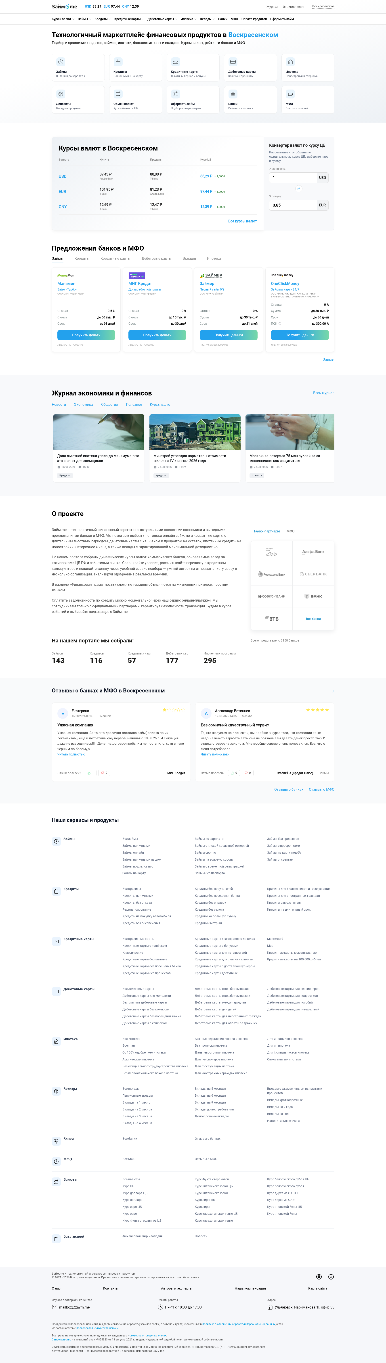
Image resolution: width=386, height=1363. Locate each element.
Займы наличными (136, 845)
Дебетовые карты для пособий (290, 1002)
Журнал (272, 6)
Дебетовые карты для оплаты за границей (226, 1023)
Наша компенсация (250, 1288)
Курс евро (129, 1213)
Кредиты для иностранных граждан (293, 895)
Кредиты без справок (210, 902)
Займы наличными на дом (141, 859)
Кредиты (101, 19)
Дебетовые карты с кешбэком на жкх (222, 995)
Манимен (66, 283)
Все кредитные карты (138, 939)
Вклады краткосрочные (285, 1100)
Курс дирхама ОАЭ (280, 1200)
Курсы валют (61, 19)
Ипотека (187, 19)
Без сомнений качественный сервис (235, 725)
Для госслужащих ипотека (214, 1066)
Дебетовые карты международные (220, 1002)
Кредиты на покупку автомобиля (146, 916)
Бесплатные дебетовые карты (144, 1002)
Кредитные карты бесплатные (144, 959)
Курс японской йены (282, 1213)
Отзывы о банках (288, 789)
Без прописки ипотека (211, 1045)
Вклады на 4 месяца (137, 1123)
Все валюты (131, 1179)
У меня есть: (277, 168)
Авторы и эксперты (176, 1288)
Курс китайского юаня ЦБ (214, 1186)
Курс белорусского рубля (285, 1186)
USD (88, 6)
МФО (234, 19)
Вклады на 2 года (280, 1107)
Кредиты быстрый (208, 923)
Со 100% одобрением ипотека (144, 1052)
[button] (322, 6)
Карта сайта (317, 1288)
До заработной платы (144, 289)
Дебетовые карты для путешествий (293, 1009)
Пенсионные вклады (137, 1095)
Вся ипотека (131, 1039)
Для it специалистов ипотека (288, 1052)
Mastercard (275, 939)
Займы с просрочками (283, 845)
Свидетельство (61, 1339)
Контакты (111, 1288)
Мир (270, 945)
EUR (107, 6)
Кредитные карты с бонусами (216, 945)
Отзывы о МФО (321, 789)
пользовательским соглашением (97, 1328)
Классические (132, 952)
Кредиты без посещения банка (217, 895)
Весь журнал (323, 393)
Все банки (313, 619)
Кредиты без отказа (137, 902)
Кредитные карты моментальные (292, 952)
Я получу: (275, 196)
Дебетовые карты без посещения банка (151, 1016)
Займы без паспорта (210, 873)
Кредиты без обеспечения (141, 923)
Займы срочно (205, 852)
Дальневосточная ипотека (214, 1052)
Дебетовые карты (160, 19)
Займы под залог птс (137, 866)
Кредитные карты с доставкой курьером (225, 966)
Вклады (206, 19)
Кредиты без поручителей (214, 889)
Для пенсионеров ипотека (214, 1059)
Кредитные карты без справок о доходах (225, 939)
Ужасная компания (75, 725)
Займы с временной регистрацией (220, 866)
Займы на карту (134, 873)
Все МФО (129, 1159)
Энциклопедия (293, 6)
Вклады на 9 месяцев (210, 1102)
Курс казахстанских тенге (214, 1220)
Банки (222, 19)
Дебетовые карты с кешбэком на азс (222, 989)
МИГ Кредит (140, 283)
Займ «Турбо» (67, 289)
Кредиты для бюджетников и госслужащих (298, 889)
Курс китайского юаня (211, 1193)
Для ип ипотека (278, 1045)
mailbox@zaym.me (74, 1307)
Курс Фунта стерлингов (212, 1179)
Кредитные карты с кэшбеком (144, 945)
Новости (59, 404)
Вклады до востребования (214, 1109)
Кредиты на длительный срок (289, 909)
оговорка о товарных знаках (148, 1335)
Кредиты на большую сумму (215, 916)
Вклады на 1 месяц (136, 1102)
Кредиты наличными (137, 895)
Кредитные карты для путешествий (221, 952)
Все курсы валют (242, 221)
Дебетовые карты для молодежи (146, 995)
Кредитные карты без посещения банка (151, 966)
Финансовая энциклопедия (142, 1236)
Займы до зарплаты (209, 838)
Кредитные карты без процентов (146, 973)
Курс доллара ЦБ (134, 1193)
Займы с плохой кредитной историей (222, 845)
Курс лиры (202, 1206)
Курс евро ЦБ (132, 1206)
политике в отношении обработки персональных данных (238, 1324)
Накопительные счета (283, 1121)
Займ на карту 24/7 (285, 289)
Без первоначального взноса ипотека (150, 1073)
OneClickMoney (285, 283)
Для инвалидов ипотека (285, 1039)
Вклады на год (278, 1114)
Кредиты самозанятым (284, 902)
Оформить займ (282, 19)
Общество (109, 404)
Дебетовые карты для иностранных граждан (228, 1016)
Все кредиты (131, 889)
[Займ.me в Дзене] (319, 1276)
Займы (83, 19)
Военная (128, 1045)
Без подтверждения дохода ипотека (221, 1039)
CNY (125, 6)
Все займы (130, 838)
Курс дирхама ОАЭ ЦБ (283, 1193)
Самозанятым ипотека (284, 1059)
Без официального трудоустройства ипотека (155, 1066)
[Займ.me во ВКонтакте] (331, 1276)
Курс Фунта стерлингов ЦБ (142, 1220)
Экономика (83, 404)
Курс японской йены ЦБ (284, 1206)
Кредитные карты (127, 19)
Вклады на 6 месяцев (210, 1095)
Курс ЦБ (205, 159)
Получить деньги (86, 335)
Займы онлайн (133, 852)
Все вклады (131, 1088)
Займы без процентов (283, 838)
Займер (207, 283)
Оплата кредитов (254, 19)
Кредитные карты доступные (216, 973)
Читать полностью (71, 754)
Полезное (134, 404)
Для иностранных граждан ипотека (221, 1073)
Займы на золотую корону (214, 859)
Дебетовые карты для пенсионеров (293, 989)
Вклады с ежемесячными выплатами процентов (294, 1091)
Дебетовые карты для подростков (292, 995)
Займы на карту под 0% (284, 852)
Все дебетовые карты (138, 989)
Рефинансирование (136, 909)
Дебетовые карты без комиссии (146, 1009)
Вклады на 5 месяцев (210, 1088)
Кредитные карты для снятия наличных (224, 959)
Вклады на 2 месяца (137, 1109)
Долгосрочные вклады (212, 1116)
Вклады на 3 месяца (137, 1116)
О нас (56, 1288)
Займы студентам (280, 859)
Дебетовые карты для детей (215, 1009)
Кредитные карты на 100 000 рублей (294, 959)
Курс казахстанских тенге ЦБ (216, 1213)
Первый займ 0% (212, 289)
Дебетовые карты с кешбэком (144, 1023)
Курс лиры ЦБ (205, 1200)
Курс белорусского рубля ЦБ (288, 1179)
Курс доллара (132, 1200)
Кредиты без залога (209, 909)
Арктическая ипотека (138, 1059)
